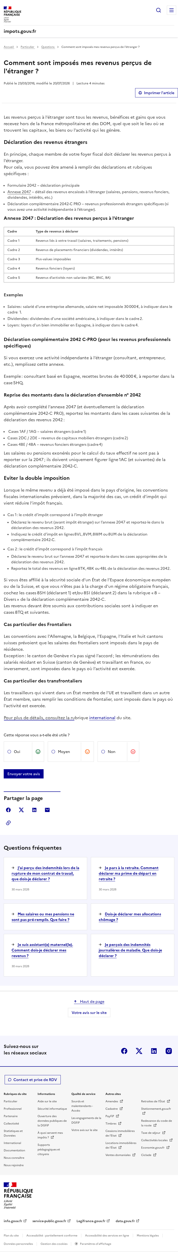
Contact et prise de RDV (35, 1079)
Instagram (168, 1051)
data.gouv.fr (125, 1221)
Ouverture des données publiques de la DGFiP (52, 1121)
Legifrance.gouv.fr (90, 1221)
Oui (17, 751)
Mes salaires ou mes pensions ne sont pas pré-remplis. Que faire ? (43, 916)
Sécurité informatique (52, 1109)
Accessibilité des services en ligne (107, 1235)
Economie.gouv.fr (153, 1148)
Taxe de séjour (151, 1133)
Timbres (111, 1124)
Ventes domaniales (118, 1155)
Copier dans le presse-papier (8, 822)
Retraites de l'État (153, 1101)
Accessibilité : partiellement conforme (51, 1235)
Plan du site (11, 1235)
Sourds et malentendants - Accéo (82, 1106)
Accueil (9, 47)
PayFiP (110, 1116)
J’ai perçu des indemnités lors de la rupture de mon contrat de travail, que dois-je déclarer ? (45, 873)
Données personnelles (18, 1244)
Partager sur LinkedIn (34, 810)
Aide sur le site (47, 1101)
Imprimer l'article (159, 93)
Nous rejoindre (14, 1165)
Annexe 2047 (19, 192)
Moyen (64, 751)
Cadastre (111, 1109)
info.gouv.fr (13, 1221)
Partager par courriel (47, 810)
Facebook (124, 1051)
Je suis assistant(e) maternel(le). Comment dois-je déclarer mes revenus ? (42, 950)
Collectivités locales (154, 1140)
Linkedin (153, 1051)
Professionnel (13, 1109)
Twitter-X (139, 1051)
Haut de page (91, 1001)
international (102, 718)
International (12, 1143)
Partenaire (11, 1116)
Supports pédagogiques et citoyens (49, 1149)
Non (111, 751)
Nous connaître (14, 1158)
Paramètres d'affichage (95, 1244)
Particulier (28, 47)
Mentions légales (148, 1235)
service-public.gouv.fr (49, 1221)
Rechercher (158, 10)
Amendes (112, 1101)
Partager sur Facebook (8, 810)
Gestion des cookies (54, 1244)
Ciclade (146, 1155)
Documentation (14, 1150)
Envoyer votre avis (23, 774)
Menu (171, 10)
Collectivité (11, 1124)
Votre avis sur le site (89, 1012)
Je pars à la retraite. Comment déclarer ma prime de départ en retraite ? (129, 873)
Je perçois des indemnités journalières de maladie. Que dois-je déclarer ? (130, 950)
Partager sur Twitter (21, 810)
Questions (48, 47)
